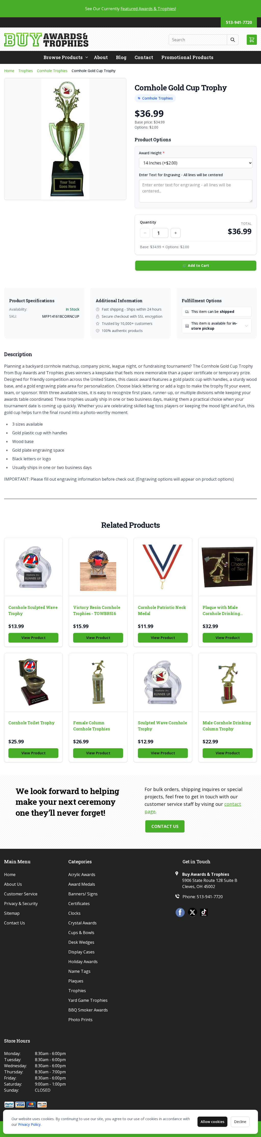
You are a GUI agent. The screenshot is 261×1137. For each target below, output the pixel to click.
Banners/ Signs (83, 894)
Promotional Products (187, 57)
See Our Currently (130, 8)
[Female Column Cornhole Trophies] (98, 682)
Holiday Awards (83, 961)
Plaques (75, 981)
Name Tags (79, 971)
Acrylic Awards (81, 874)
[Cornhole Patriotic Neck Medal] (163, 567)
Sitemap (12, 913)
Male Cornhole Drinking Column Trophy (227, 725)
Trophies (25, 70)
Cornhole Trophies (52, 70)
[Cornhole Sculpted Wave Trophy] (33, 567)
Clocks (74, 913)
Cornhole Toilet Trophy (31, 722)
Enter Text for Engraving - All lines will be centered (181, 174)
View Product (33, 637)
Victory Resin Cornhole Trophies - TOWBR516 (96, 610)
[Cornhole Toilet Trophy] (33, 682)
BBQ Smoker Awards (88, 1010)
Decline (240, 1121)
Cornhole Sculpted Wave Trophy (32, 610)
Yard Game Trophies (88, 1000)
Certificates (79, 903)
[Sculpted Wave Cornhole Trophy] (163, 682)
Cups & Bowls (81, 932)
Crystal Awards (82, 923)
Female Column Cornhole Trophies (91, 725)
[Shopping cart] (252, 40)
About (101, 57)
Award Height (152, 152)
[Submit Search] (233, 39)
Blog (121, 57)
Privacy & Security (21, 903)
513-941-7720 (239, 22)
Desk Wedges (81, 942)
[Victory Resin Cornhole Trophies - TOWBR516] (98, 567)
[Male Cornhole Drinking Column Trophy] (228, 682)
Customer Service (20, 894)
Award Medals (81, 884)
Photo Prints (80, 1019)
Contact (144, 57)
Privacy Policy (29, 1124)
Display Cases (81, 952)
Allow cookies (212, 1121)
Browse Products (63, 57)
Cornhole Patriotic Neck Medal (162, 610)
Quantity (148, 222)
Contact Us (164, 826)
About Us (13, 884)
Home (9, 70)
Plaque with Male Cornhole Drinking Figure (221, 611)
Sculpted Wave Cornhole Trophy (162, 725)
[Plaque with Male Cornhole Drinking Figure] (228, 567)
